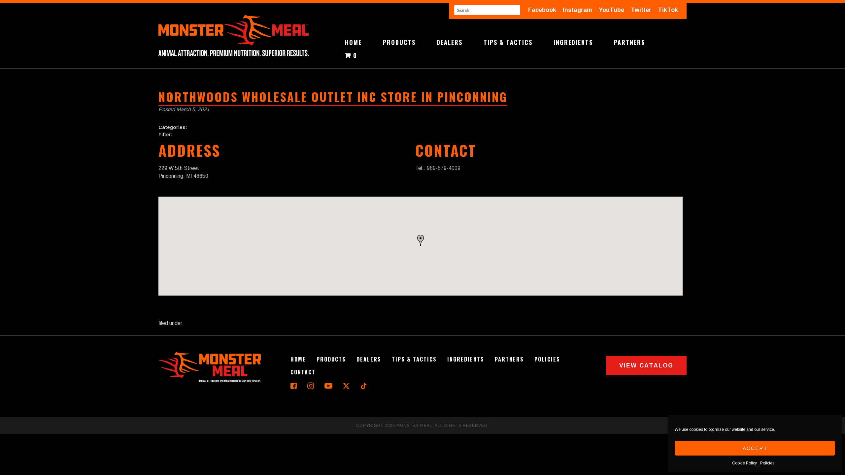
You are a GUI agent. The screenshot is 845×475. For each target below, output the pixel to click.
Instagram (577, 10)
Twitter (641, 10)
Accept (755, 448)
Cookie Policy (744, 463)
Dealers (449, 42)
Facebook (542, 10)
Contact (303, 372)
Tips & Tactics (508, 42)
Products (399, 42)
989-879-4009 (443, 168)
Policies (767, 463)
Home (353, 42)
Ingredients (573, 42)
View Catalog (646, 365)
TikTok (668, 10)
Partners (629, 42)
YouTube (611, 10)
